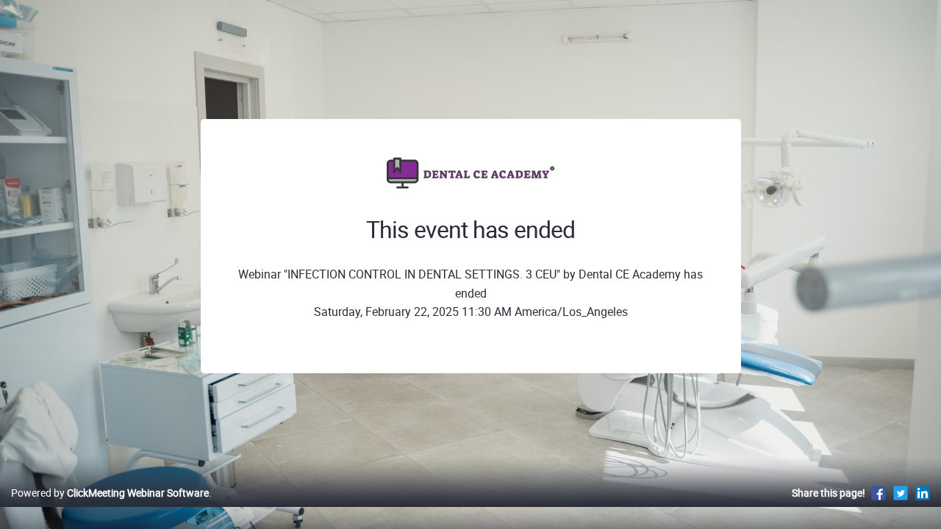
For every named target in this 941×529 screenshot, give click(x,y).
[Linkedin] (922, 493)
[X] (900, 493)
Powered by (110, 493)
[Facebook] (878, 493)
